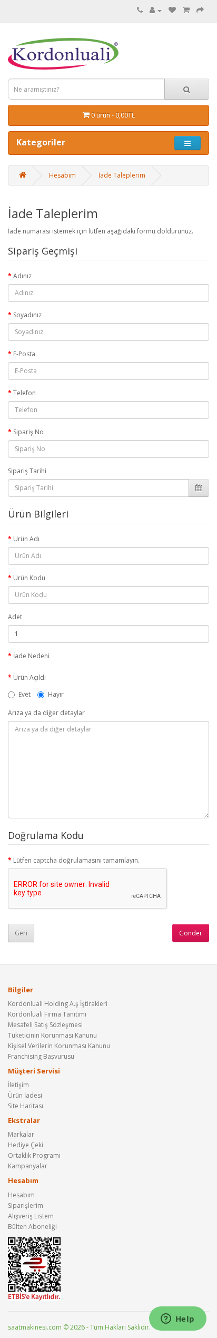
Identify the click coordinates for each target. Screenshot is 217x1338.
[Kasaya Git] (200, 10)
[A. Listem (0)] (172, 10)
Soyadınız (27, 314)
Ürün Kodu (29, 577)
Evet (24, 694)
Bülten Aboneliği (32, 1226)
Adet (15, 616)
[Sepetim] (186, 10)
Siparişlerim (25, 1205)
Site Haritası (25, 1105)
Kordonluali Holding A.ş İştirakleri (57, 1003)
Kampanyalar (27, 1165)
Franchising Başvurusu (41, 1056)
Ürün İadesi (25, 1095)
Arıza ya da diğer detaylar (46, 712)
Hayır (56, 694)
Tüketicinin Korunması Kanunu (52, 1035)
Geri (21, 933)
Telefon (24, 392)
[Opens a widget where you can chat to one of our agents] (177, 1319)
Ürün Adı (26, 538)
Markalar (21, 1134)
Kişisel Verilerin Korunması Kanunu (59, 1045)
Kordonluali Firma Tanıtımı (47, 1014)
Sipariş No (28, 431)
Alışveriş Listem (31, 1216)
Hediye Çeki (25, 1144)
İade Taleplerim (121, 175)
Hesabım (62, 175)
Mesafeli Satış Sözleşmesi (45, 1024)
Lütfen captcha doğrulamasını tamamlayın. (76, 860)
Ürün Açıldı (29, 677)
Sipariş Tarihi (27, 470)
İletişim (18, 1084)
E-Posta (24, 353)
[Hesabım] (156, 10)
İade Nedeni (31, 655)
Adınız (22, 275)
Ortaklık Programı (34, 1155)
